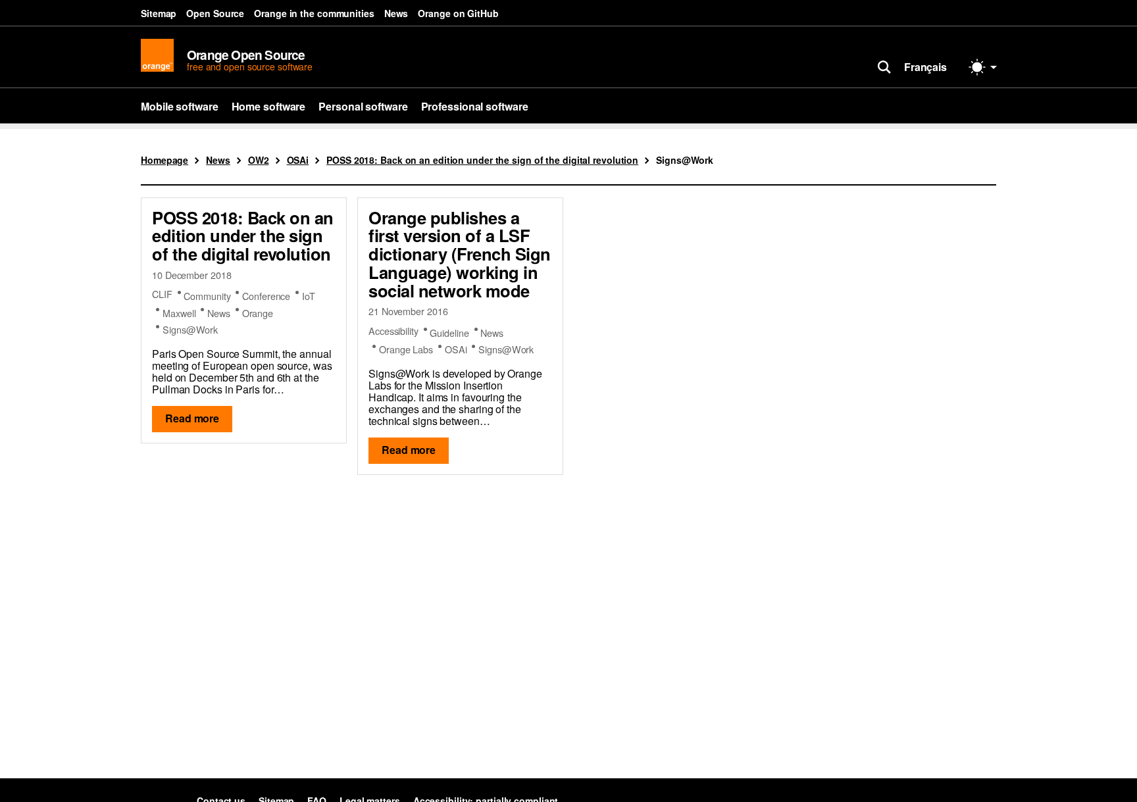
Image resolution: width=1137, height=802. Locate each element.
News (396, 13)
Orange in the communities (314, 13)
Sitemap (158, 13)
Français (925, 66)
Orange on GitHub (458, 13)
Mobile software (179, 106)
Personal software (362, 106)
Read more (192, 418)
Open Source (215, 13)
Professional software (474, 106)
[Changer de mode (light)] (983, 67)
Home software (269, 106)
